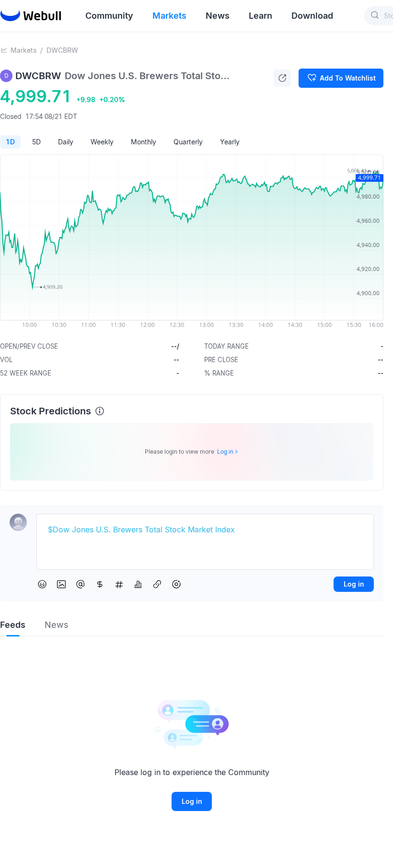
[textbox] (205, 530)
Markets (23, 50)
